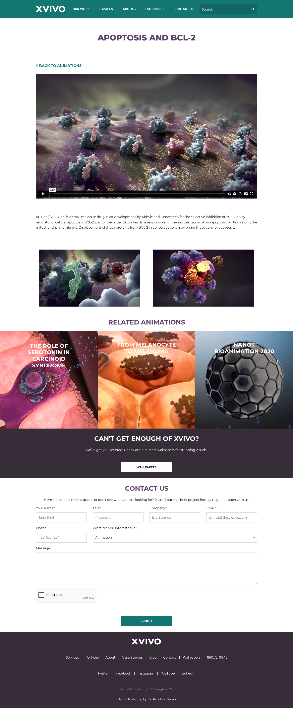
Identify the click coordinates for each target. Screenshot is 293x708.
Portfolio (92, 657)
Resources (152, 9)
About (128, 9)
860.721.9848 (217, 657)
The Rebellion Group (161, 699)
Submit (146, 621)
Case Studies (132, 657)
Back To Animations (60, 66)
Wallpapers (146, 467)
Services (106, 9)
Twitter (103, 673)
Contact (169, 657)
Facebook (123, 673)
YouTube (168, 673)
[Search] (253, 9)
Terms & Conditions (134, 689)
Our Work (81, 9)
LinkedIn (188, 673)
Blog (153, 657)
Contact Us (184, 9)
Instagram (146, 673)
